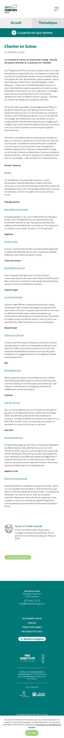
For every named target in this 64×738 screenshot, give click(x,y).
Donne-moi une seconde (15, 478)
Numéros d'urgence (34, 639)
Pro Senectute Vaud (32, 631)
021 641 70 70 (32, 600)
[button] (56, 8)
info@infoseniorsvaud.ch (32, 603)
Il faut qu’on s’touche (14, 335)
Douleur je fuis (11, 241)
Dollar (44, 96)
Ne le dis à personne (13, 437)
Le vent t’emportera (13, 297)
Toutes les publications (17, 557)
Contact (32, 623)
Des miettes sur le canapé (16, 209)
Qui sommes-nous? (32, 618)
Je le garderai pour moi (14, 268)
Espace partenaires (32, 627)
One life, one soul (12, 402)
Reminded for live (12, 370)
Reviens (7, 172)
